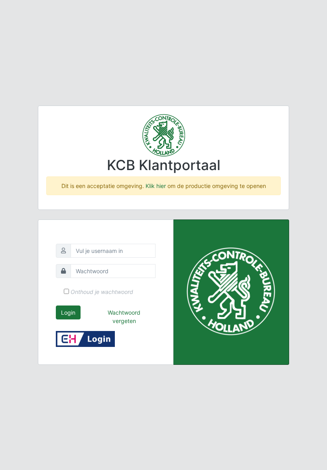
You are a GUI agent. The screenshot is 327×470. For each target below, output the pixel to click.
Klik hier (156, 185)
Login (68, 312)
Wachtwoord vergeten (124, 316)
